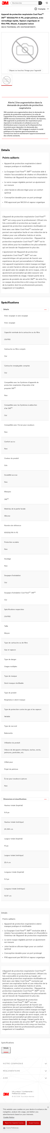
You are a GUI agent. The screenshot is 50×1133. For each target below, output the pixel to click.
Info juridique (16, 1091)
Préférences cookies (19, 1093)
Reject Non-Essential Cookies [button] (14, 1123)
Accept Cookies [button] (34, 1123)
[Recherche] (40, 3)
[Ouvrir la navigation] (47, 3)
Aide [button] (5, 1078)
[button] (11, 1128)
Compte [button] (42, 9)
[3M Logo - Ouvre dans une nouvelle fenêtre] (5, 3)
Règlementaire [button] (11, 1071)
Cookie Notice (8, 1117)
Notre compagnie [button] (13, 1064)
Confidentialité (27, 1091)
